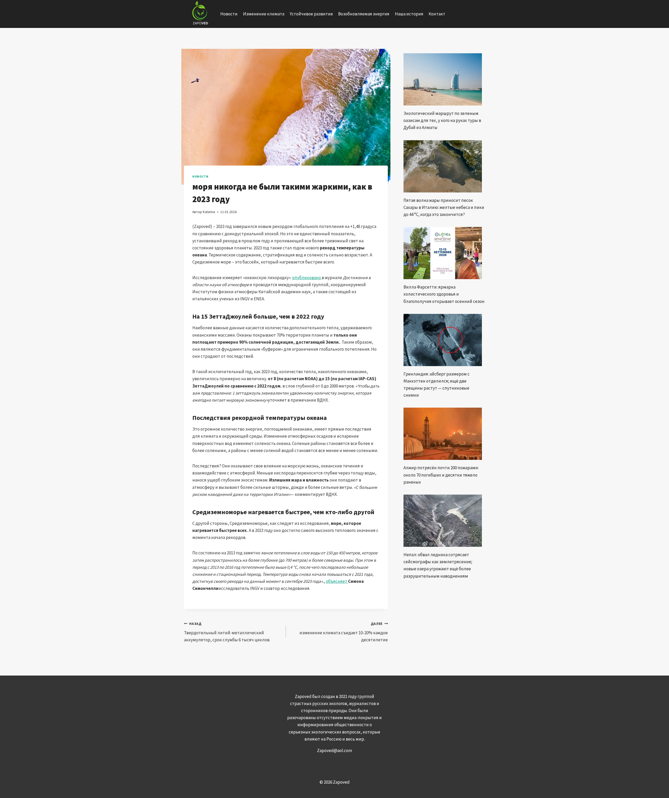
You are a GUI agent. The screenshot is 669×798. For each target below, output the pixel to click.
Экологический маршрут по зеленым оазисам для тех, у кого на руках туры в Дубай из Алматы (442, 120)
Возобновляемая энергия (363, 14)
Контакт (437, 14)
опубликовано (307, 277)
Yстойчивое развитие (311, 14)
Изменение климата (263, 14)
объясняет (337, 581)
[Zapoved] (199, 14)
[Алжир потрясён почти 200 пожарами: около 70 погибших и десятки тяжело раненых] (444, 434)
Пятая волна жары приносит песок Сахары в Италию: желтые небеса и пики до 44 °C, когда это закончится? (443, 207)
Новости (229, 14)
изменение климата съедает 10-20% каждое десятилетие (343, 632)
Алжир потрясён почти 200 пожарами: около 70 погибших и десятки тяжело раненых (441, 475)
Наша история (409, 14)
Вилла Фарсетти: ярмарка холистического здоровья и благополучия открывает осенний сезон (444, 294)
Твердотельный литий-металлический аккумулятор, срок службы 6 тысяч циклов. (227, 632)
